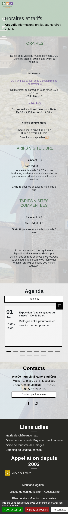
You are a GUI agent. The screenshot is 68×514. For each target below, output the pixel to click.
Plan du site (19, 498)
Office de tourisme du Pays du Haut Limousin (34, 440)
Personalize (59, 509)
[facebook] (30, 403)
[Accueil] (7, 5)
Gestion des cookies (43, 498)
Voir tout (34, 298)
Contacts (34, 368)
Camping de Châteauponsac (24, 449)
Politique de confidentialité (24, 491)
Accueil (10, 24)
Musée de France (21, 473)
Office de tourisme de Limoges (25, 445)
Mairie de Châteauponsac (22, 435)
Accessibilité (52, 491)
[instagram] (38, 403)
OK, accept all (13, 509)
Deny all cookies (38, 509)
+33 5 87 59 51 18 (34, 389)
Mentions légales (33, 485)
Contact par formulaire (34, 394)
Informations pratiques (33, 24)
